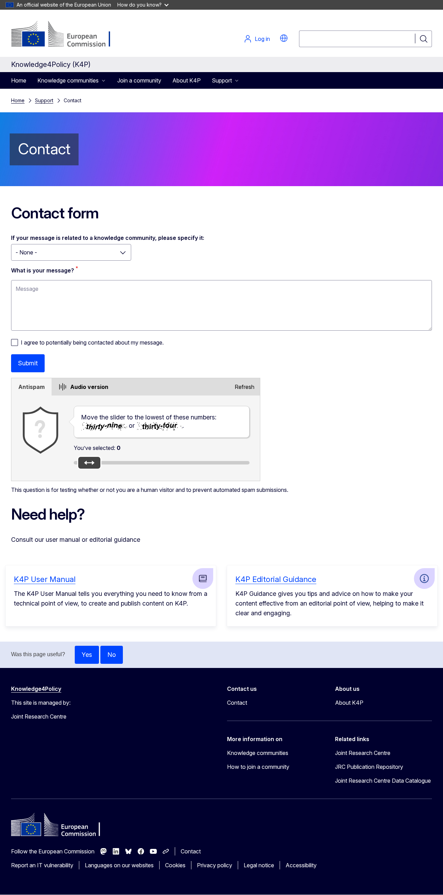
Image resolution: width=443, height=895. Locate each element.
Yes (87, 654)
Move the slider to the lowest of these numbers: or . (148, 421)
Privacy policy (214, 865)
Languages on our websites (119, 865)
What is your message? (42, 270)
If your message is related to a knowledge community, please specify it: (107, 237)
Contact (237, 702)
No (111, 654)
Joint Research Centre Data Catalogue (383, 780)
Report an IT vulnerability (42, 865)
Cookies (175, 865)
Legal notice (259, 865)
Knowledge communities (257, 752)
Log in (262, 38)
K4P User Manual (44, 579)
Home (18, 80)
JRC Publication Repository (369, 766)
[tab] (31, 387)
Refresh (244, 386)
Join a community (139, 80)
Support (44, 100)
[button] (284, 38)
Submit (28, 363)
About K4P (186, 80)
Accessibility (301, 865)
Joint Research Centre (362, 752)
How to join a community (258, 766)
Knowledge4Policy (36, 688)
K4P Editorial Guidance (275, 579)
